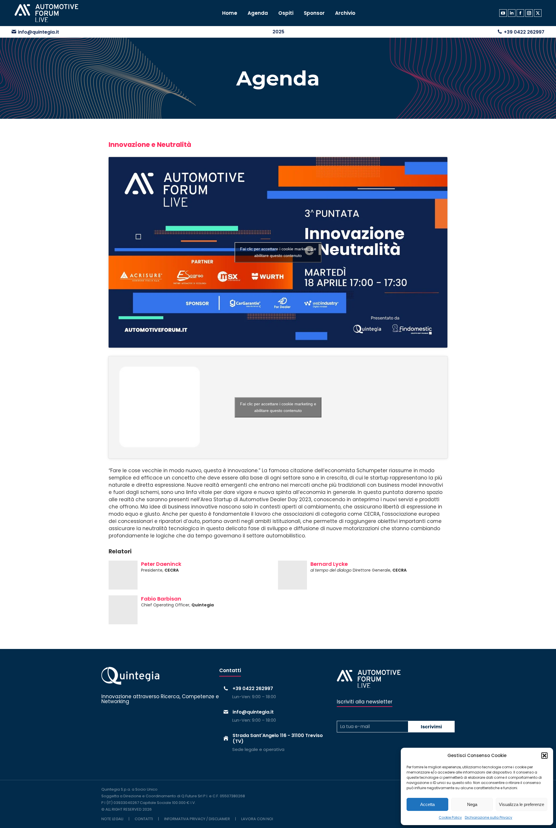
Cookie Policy (450, 817)
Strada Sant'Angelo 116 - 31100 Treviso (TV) (278, 738)
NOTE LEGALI (112, 819)
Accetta (427, 804)
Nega (472, 804)
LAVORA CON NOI (257, 819)
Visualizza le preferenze (521, 804)
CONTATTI (144, 819)
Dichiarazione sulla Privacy (488, 817)
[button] (544, 755)
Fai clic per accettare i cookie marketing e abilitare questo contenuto (278, 252)
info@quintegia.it (38, 32)
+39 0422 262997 (524, 32)
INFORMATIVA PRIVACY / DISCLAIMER (197, 819)
